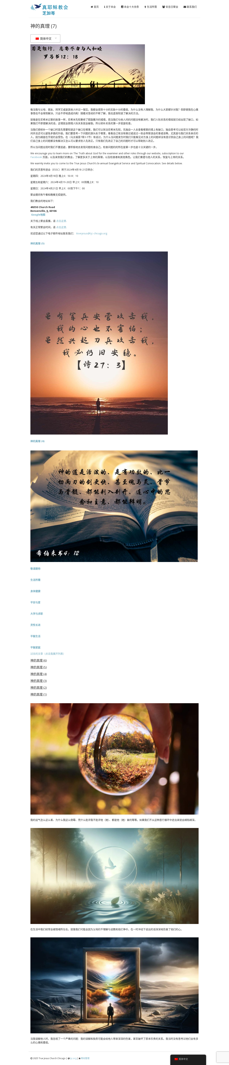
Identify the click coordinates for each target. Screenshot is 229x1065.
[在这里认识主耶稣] (54, 14)
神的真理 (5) (38, 667)
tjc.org (73, 1058)
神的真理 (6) (38, 660)
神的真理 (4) (38, 674)
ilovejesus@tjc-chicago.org (91, 233)
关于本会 (110, 6)
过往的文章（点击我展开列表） (47, 653)
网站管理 (85, 1058)
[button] (35, 568)
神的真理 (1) (38, 694)
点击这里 (61, 221)
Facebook (36, 157)
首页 (96, 6)
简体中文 (45, 39)
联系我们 (191, 6)
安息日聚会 (171, 6)
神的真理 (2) (38, 688)
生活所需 (151, 6)
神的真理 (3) (38, 681)
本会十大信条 (131, 6)
